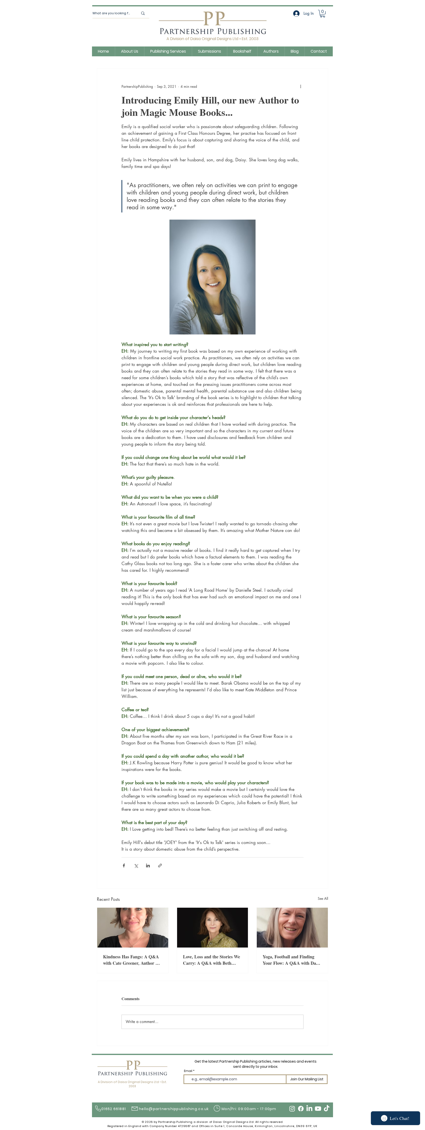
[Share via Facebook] (123, 865)
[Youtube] (318, 1108)
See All (323, 898)
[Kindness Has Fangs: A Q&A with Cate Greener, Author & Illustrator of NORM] (132, 928)
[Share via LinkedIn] (148, 865)
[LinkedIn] (309, 1108)
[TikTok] (326, 1108)
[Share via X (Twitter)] (136, 865)
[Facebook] (300, 1108)
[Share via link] (160, 865)
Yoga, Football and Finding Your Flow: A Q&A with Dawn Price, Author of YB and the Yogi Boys (292, 959)
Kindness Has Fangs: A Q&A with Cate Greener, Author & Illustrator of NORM (131, 959)
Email (188, 1071)
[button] (322, 13)
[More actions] (301, 86)
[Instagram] (292, 1108)
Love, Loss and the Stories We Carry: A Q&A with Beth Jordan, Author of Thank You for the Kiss (211, 959)
